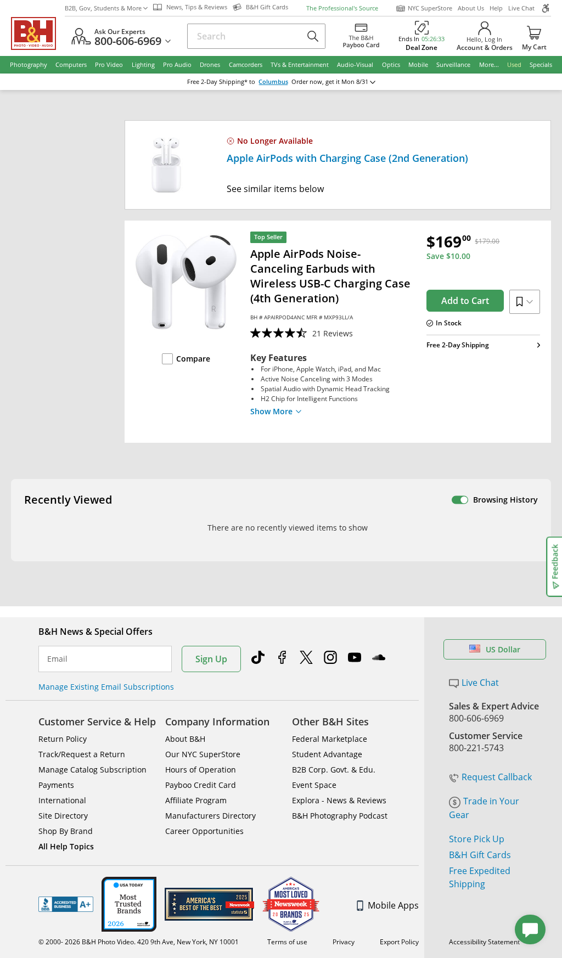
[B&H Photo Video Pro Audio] (38, 33)
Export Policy (399, 941)
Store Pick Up (476, 839)
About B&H (185, 739)
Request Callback (497, 777)
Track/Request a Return (81, 754)
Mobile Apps (393, 905)
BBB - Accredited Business (65, 904)
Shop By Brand (65, 831)
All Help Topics (66, 846)
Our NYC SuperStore (202, 754)
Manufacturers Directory (210, 815)
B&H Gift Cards (480, 855)
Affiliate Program (196, 800)
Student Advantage (327, 754)
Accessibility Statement (484, 941)
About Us (471, 8)
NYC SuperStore (430, 8)
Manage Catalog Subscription (92, 769)
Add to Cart (465, 301)
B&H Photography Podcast (339, 815)
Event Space (314, 785)
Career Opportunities (204, 831)
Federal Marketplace (329, 739)
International (62, 800)
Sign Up (211, 659)
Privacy (344, 941)
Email (57, 659)
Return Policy (62, 739)
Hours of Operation (200, 769)
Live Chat (521, 8)
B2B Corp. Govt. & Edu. (333, 769)
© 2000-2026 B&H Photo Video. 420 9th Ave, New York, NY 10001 (138, 941)
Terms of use (287, 941)
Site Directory (63, 815)
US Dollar (503, 649)
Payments (56, 785)
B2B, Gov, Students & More (103, 8)
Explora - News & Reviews (339, 800)
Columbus (273, 82)
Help (496, 8)
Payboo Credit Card (200, 785)
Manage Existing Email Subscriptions (106, 686)
